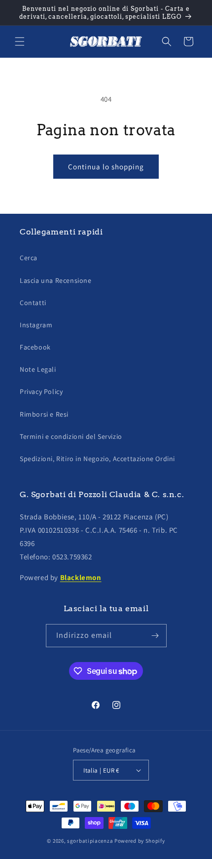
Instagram (36, 324)
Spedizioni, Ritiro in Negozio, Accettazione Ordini (97, 458)
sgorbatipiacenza (90, 840)
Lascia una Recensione (56, 280)
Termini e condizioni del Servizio (71, 436)
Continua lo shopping (106, 166)
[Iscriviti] (155, 635)
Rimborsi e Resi (44, 414)
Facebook (35, 347)
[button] (20, 41)
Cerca (28, 257)
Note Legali (38, 369)
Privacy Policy (41, 391)
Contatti (33, 302)
